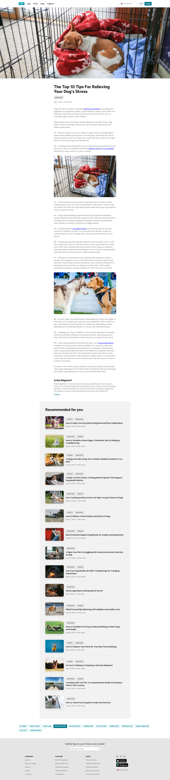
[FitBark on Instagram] (117, 756)
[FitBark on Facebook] (121, 756)
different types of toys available (101, 148)
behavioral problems (92, 109)
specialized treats (79, 229)
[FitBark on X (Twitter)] (124, 756)
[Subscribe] (98, 748)
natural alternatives (106, 343)
